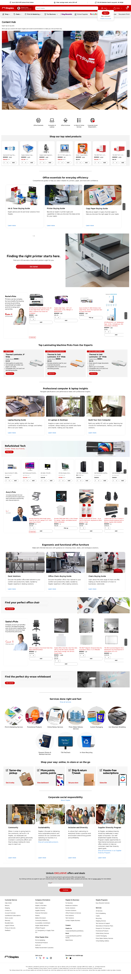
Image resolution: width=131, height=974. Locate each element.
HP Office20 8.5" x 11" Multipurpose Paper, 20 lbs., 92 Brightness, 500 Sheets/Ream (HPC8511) (114, 324)
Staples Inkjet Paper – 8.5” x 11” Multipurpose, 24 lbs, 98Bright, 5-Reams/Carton (63, 309)
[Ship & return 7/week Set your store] (81, 776)
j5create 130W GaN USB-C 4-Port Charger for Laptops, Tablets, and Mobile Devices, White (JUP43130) (66, 520)
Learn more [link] (12, 225)
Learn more (12, 858)
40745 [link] (101, 157)
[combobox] (66, 8)
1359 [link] (36, 315)
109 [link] (86, 651)
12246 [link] (83, 157)
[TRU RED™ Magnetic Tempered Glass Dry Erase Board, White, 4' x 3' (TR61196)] (91, 632)
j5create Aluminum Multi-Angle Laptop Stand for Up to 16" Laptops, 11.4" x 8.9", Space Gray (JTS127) (40, 520)
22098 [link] (61, 655)
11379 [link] (28, 157)
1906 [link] (111, 327)
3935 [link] (61, 313)
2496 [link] (86, 313)
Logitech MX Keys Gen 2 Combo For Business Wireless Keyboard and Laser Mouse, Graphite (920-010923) (114, 520)
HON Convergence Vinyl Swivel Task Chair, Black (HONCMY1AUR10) (41, 649)
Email (50, 883)
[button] (96, 8)
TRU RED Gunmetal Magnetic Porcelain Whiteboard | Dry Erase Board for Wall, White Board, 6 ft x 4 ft (115, 649)
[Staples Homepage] (8, 8)
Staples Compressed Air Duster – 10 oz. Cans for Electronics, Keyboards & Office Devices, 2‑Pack (90, 520)
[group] (25, 206)
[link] (22, 2)
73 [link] (35, 524)
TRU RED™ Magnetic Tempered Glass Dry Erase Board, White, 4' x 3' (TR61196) (90, 649)
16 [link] (35, 651)
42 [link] (110, 653)
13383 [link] (47, 157)
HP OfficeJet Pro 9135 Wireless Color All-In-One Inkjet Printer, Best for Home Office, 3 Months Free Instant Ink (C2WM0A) (40, 310)
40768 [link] (119, 157)
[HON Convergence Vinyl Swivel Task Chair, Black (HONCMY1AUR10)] (41, 632)
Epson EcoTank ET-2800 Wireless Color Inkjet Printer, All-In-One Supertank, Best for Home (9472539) (90, 309)
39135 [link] (10, 157)
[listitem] (10, 153)
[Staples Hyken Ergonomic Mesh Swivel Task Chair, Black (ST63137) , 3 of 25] (46, 148)
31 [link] (110, 524)
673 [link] (64, 157)
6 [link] (60, 524)
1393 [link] (86, 524)
